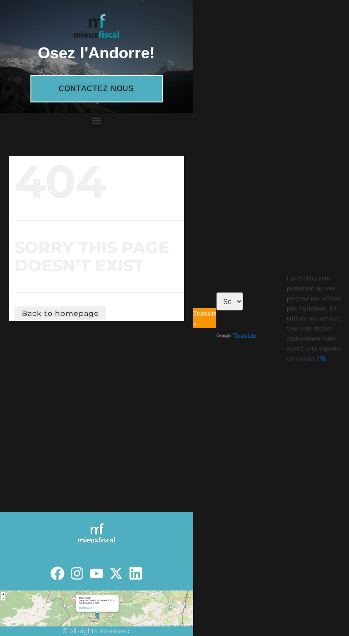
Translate (244, 335)
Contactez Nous (97, 88)
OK (321, 358)
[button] (96, 120)
